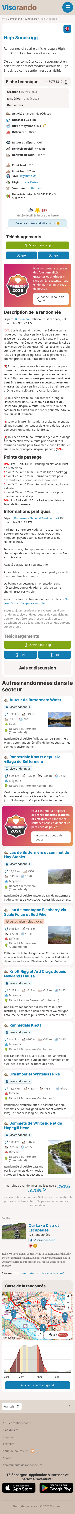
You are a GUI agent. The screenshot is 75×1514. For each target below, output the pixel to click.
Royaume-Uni (28, 176)
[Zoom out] (68, 1302)
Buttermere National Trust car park (36, 518)
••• (3, 18)
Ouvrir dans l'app (40, 245)
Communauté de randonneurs (22, 1465)
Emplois (8, 1437)
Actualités (9, 1444)
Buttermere (35, 188)
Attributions (9, 1337)
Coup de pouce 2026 (16, 1451)
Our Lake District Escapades (43, 1227)
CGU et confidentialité (17, 1423)
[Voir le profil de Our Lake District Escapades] (14, 1231)
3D (60, 1335)
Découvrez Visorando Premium (35, 223)
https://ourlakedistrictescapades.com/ (39, 1273)
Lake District (31, 182)
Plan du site (10, 1430)
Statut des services (25, 1506)
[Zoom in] (68, 1296)
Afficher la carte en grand (37, 1385)
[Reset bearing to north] (68, 1308)
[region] (37, 1316)
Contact (8, 1458)
